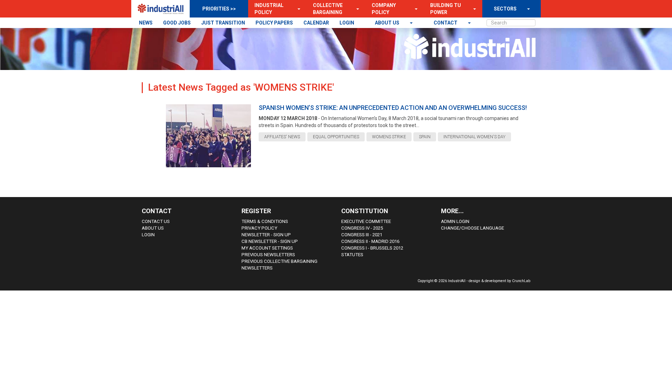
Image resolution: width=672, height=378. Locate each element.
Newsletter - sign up (266, 234)
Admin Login (455, 221)
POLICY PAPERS (274, 23)
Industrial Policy (269, 8)
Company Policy (384, 8)
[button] (296, 9)
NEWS (146, 23)
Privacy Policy (259, 228)
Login (148, 234)
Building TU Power (445, 8)
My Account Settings (267, 248)
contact (446, 23)
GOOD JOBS (177, 23)
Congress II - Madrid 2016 (370, 241)
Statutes (352, 254)
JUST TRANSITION (223, 23)
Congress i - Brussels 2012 (372, 248)
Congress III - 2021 (361, 234)
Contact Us (156, 221)
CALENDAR (316, 23)
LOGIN (347, 23)
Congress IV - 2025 (362, 228)
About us (387, 23)
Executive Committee (366, 221)
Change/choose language (472, 228)
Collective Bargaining (328, 8)
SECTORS (505, 9)
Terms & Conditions (264, 221)
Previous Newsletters (268, 254)
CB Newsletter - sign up (269, 241)
